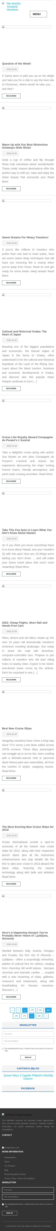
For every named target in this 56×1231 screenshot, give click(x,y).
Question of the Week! (16, 63)
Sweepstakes (10, 1157)
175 (32, 1010)
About (7, 1162)
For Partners (9, 1166)
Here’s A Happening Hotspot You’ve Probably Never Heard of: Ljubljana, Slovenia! (25, 935)
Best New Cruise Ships (17, 728)
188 (39, 1016)
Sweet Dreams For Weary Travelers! (25, 237)
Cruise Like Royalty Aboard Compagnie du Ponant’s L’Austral (27, 439)
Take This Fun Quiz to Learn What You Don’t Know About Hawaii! (27, 531)
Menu (37, 14)
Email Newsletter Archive (15, 1174)
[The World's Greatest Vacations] (12, 6)
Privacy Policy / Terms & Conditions (19, 1178)
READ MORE (11, 96)
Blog (6, 1170)
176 (40, 1010)
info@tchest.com (12, 1148)
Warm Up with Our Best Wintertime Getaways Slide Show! (25, 146)
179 (24, 1016)
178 (16, 1016)
